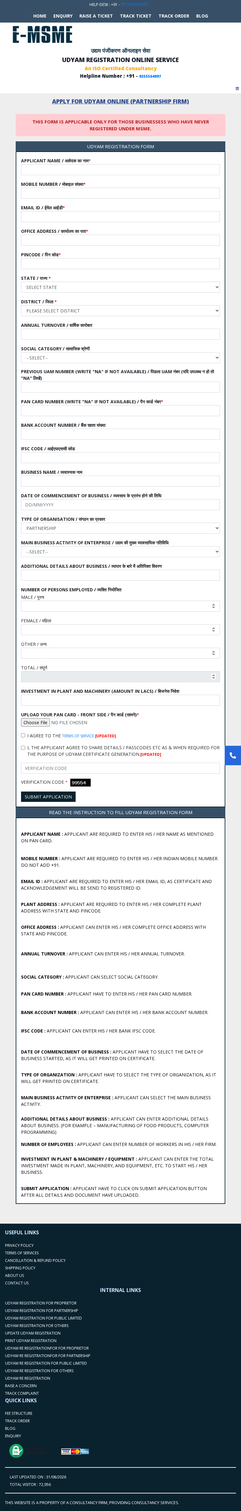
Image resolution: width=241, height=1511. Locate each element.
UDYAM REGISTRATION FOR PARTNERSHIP (41, 1310)
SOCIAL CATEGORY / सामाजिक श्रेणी (55, 349)
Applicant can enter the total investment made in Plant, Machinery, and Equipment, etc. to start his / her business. (117, 1165)
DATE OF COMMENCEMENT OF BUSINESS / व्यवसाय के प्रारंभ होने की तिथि (91, 496)
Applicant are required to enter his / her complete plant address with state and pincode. (111, 907)
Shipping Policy (20, 1268)
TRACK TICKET (136, 16)
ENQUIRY (13, 1436)
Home (39, 16)
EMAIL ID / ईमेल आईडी (43, 208)
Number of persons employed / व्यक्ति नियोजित (71, 590)
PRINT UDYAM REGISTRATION (30, 1340)
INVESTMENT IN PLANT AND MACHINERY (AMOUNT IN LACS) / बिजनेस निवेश (100, 691)
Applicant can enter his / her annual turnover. (103, 954)
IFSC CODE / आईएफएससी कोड (48, 449)
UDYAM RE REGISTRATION (27, 1378)
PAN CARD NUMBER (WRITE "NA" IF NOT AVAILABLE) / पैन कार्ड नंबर (92, 402)
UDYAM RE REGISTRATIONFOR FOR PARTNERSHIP (47, 1355)
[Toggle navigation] (237, 86)
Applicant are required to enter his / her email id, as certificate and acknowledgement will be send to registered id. (116, 884)
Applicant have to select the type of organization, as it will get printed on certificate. (118, 1078)
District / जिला (39, 302)
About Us (14, 1275)
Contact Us (17, 1283)
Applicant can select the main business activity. (116, 1101)
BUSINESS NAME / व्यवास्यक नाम (51, 472)
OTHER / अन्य (34, 644)
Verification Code (44, 782)
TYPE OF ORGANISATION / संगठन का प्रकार (63, 519)
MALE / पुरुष (32, 597)
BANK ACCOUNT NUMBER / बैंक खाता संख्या (63, 425)
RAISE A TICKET (96, 16)
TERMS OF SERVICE (78, 736)
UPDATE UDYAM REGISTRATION (33, 1333)
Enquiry (62, 16)
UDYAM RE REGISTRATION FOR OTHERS (39, 1370)
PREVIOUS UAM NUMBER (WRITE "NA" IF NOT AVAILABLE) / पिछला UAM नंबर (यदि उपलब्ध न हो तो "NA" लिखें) (117, 375)
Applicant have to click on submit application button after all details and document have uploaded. (114, 1191)
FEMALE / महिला (36, 621)
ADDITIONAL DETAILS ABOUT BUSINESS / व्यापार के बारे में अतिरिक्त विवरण (91, 566)
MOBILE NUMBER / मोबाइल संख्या (53, 184)
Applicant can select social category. (89, 977)
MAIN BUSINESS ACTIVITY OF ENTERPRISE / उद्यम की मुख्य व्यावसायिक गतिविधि (95, 543)
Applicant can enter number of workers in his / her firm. (119, 1144)
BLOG (202, 16)
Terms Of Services (22, 1253)
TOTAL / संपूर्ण (34, 668)
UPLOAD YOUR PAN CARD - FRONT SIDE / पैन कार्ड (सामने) (80, 715)
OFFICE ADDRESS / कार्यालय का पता (54, 231)
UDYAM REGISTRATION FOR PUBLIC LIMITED (43, 1318)
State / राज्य (36, 278)
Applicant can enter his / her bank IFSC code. (88, 1031)
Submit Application (48, 797)
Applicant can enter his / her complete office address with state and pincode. (113, 930)
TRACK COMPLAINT (22, 1393)
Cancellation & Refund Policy (35, 1260)
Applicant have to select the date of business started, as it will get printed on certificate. (112, 1055)
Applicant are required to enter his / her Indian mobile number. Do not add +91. (119, 861)
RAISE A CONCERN (21, 1385)
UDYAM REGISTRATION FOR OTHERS (36, 1325)
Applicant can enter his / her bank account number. (114, 1012)
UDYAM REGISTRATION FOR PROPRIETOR (41, 1303)
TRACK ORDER (173, 16)
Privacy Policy (19, 1245)
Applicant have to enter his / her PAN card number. (106, 994)
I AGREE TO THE (71, 736)
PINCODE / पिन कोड (41, 255)
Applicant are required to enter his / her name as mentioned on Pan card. (117, 837)
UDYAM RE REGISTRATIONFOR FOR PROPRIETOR (47, 1348)
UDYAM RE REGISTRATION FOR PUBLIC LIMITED (46, 1363)
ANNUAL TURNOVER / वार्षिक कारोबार (56, 325)
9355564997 (135, 4)
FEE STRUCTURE (18, 1413)
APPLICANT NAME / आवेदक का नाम (56, 161)
